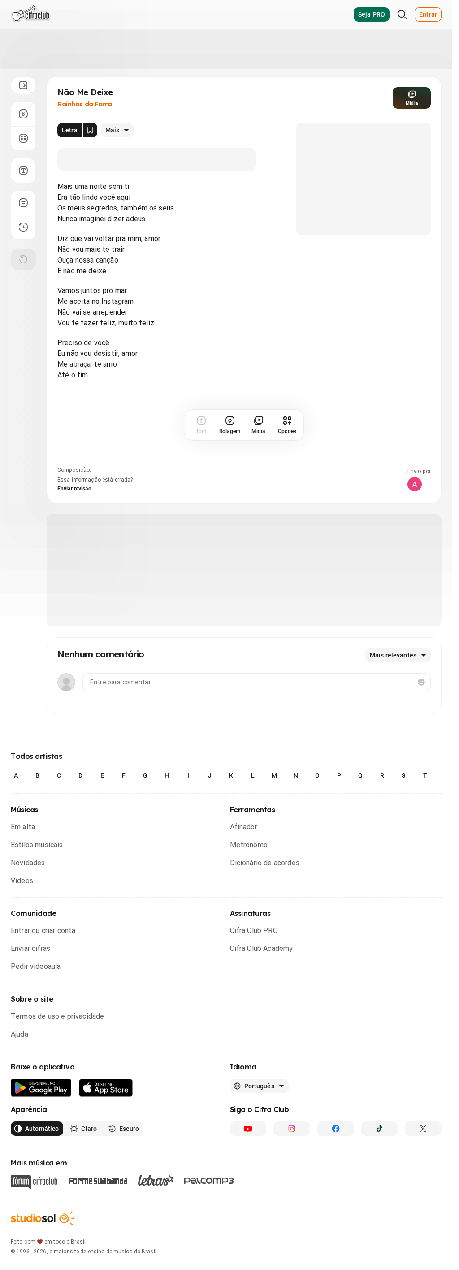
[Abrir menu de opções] (23, 85)
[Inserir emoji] (421, 682)
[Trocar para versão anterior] (23, 227)
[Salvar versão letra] (90, 130)
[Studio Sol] (42, 1218)
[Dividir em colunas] (23, 138)
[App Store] (106, 1088)
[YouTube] (248, 1128)
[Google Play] (41, 1088)
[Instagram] (291, 1128)
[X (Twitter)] (423, 1128)
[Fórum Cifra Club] (34, 1182)
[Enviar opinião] (23, 203)
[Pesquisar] (402, 14)
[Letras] (155, 1180)
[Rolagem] (23, 114)
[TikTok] (379, 1128)
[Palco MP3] (209, 1181)
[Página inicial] (31, 14)
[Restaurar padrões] (23, 259)
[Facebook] (335, 1128)
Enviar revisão (74, 489)
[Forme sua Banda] (97, 1180)
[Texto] (23, 170)
